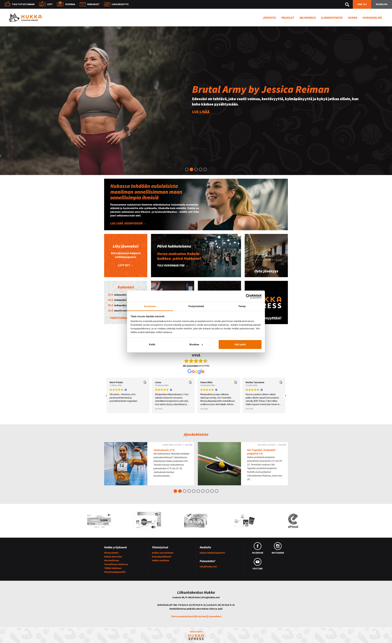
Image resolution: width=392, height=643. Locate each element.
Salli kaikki (240, 344)
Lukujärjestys (120, 4)
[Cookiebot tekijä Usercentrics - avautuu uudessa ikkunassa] (248, 296)
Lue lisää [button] (113, 408)
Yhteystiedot (111, 552)
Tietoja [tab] (242, 306)
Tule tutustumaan (23, 4)
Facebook (257, 552)
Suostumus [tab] (150, 306)
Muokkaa (194, 344)
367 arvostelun (190, 365)
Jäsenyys (269, 17)
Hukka (352, 17)
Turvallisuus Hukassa (116, 564)
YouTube (258, 568)
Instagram (278, 552)
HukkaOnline (372, 17)
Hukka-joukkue (160, 560)
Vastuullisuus (111, 560)
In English (381, 4)
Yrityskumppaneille (115, 571)
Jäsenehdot (214, 616)
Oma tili (362, 4)
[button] (285, 395)
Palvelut (287, 17)
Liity (49, 4)
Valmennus (308, 17)
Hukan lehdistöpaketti (212, 552)
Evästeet (201, 616)
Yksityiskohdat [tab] (196, 306)
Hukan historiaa (113, 556)
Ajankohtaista (332, 17)
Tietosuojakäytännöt (183, 616)
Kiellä (152, 344)
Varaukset (93, 4)
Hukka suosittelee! (162, 552)
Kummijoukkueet (161, 556)
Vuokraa (70, 4)
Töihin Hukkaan (112, 568)
